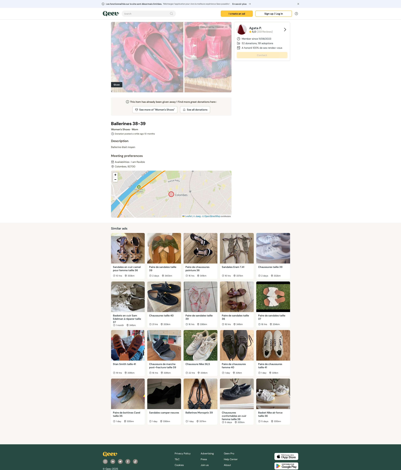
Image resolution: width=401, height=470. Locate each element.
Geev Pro (229, 453)
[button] (115, 175)
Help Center (231, 459)
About (227, 465)
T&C (177, 459)
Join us (205, 465)
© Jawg (197, 216)
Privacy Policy (183, 453)
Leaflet (188, 216)
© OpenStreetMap (211, 216)
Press (204, 459)
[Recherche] (171, 13)
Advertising (207, 453)
